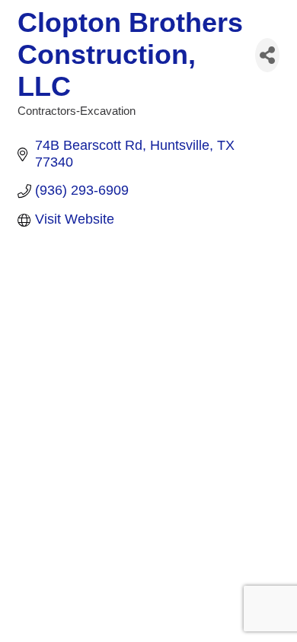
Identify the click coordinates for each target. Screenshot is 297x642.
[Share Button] (267, 55)
